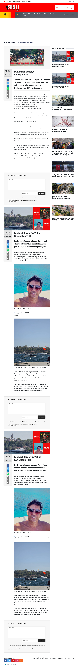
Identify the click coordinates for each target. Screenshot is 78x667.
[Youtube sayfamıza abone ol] (13, 660)
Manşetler (9, 1)
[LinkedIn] (8, 86)
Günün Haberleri (16, 1)
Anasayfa (35, 658)
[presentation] (9, 15)
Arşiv (23, 1)
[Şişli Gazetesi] (13, 7)
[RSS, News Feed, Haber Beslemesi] (21, 660)
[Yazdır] (8, 94)
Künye (41, 658)
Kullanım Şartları (62, 658)
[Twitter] (8, 83)
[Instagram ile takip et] (17, 660)
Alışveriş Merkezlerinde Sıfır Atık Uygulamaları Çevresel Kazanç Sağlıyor (38, 14)
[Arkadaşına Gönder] (8, 91)
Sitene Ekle (28, 1)
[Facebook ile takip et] (5, 660)
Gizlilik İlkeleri (53, 658)
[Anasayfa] (4, 1)
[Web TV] (70, 1)
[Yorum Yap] (8, 97)
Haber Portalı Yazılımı (11, 664)
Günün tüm (69, 15)
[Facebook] (8, 80)
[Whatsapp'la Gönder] (8, 88)
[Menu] (57, 7)
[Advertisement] (39, 29)
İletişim (46, 658)
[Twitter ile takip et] (9, 660)
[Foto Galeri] (73, 1)
